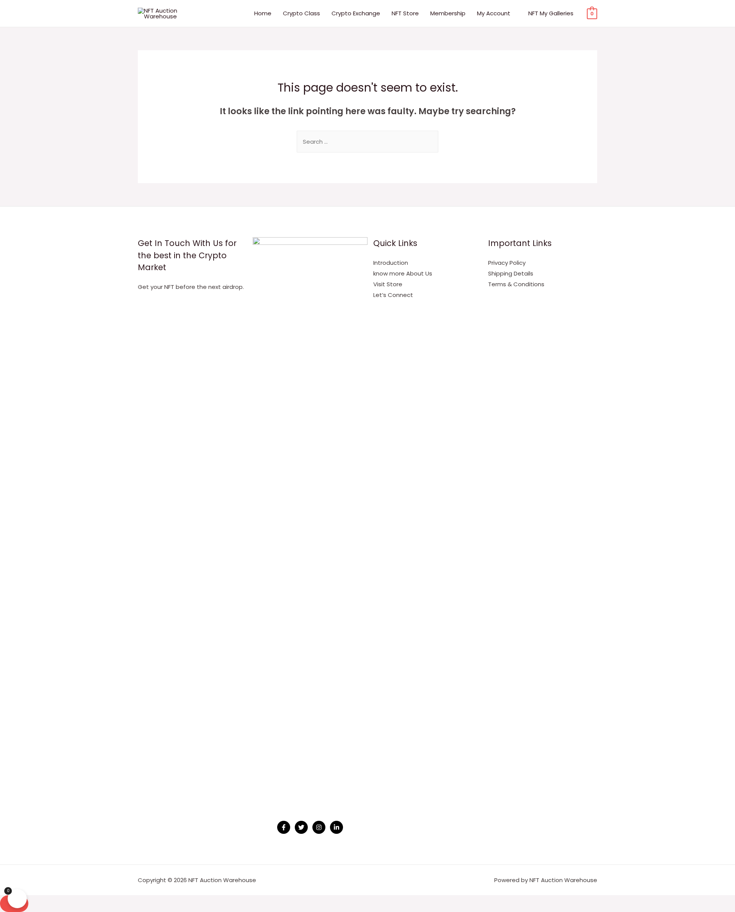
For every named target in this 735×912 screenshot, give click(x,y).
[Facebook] (283, 827)
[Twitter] (301, 827)
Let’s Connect (393, 295)
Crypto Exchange (356, 13)
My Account (493, 13)
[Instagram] (318, 827)
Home (262, 13)
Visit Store (387, 284)
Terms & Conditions (516, 284)
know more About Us (402, 273)
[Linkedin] (336, 827)
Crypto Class (301, 13)
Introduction (390, 263)
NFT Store (405, 13)
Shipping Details (510, 273)
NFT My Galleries (550, 13)
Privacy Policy (507, 263)
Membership (448, 13)
